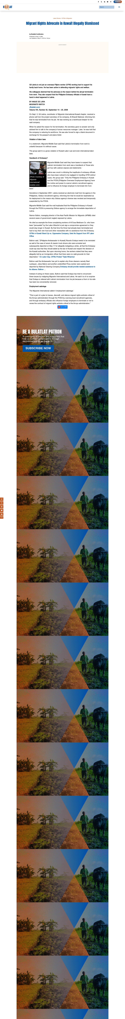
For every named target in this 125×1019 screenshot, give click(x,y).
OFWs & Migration (67, 18)
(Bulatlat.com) (34, 107)
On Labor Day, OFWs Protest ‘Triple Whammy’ (57, 257)
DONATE (118, 1)
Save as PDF (63, 306)
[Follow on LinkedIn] (104, 2)
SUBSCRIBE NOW (38, 348)
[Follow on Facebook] (98, 2)
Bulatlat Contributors (37, 34)
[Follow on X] (101, 2)
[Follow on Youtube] (107, 2)
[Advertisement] (67, 59)
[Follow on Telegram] (110, 2)
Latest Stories (57, 18)
